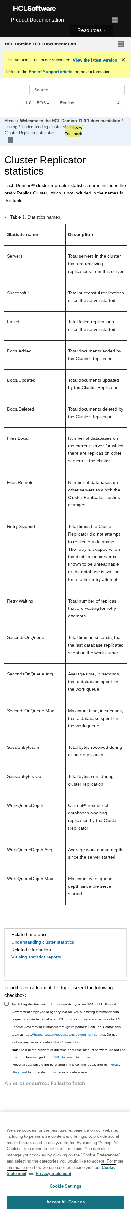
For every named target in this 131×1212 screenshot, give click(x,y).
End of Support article (50, 71)
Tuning (11, 127)
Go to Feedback (73, 131)
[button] (6, 217)
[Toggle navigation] (114, 20)
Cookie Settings (65, 1186)
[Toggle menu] (120, 44)
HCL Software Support (69, 1057)
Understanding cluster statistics (51, 127)
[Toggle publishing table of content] (10, 140)
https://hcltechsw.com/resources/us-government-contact (64, 1034)
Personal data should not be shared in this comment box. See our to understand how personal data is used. (66, 1068)
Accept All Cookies (65, 1202)
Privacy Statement (53, 1173)
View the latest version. (95, 60)
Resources (89, 30)
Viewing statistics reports (36, 956)
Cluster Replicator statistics (30, 133)
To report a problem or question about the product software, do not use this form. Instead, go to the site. (68, 1053)
